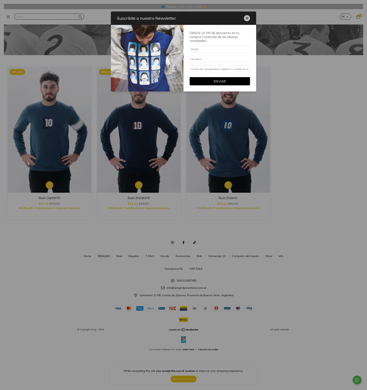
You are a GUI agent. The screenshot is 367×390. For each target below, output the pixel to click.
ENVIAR (220, 81)
